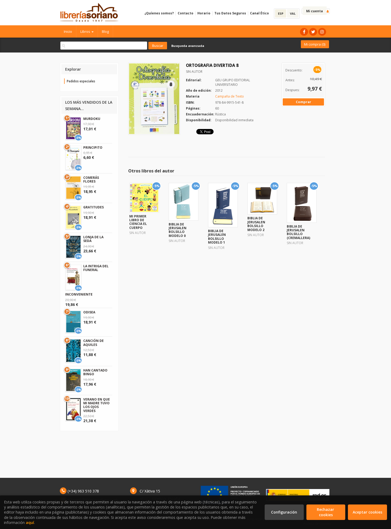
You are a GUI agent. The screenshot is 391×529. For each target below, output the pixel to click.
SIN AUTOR (194, 71)
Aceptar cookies (367, 512)
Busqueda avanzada (187, 45)
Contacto (185, 13)
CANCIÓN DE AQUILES (93, 342)
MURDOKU (91, 118)
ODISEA (89, 312)
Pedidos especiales (81, 81)
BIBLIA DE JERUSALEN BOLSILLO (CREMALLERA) (298, 232)
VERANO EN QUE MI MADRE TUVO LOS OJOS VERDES (96, 405)
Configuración (284, 512)
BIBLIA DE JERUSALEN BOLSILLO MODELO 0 (177, 230)
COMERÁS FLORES (91, 179)
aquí (30, 522)
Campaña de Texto (229, 96)
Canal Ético (259, 13)
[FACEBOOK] (304, 32)
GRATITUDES (93, 207)
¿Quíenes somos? (159, 13)
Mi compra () (314, 44)
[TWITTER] (313, 32)
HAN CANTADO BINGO (95, 372)
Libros (85, 31)
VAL (293, 13)
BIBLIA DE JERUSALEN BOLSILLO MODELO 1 (217, 237)
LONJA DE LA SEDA (93, 239)
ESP (280, 13)
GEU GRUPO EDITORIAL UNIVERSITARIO (232, 82)
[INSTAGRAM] (322, 32)
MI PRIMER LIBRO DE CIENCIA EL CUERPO (138, 222)
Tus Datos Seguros (230, 13)
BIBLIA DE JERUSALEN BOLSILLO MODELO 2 (256, 224)
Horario (203, 13)
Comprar (303, 101)
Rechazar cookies (326, 512)
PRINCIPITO (92, 147)
